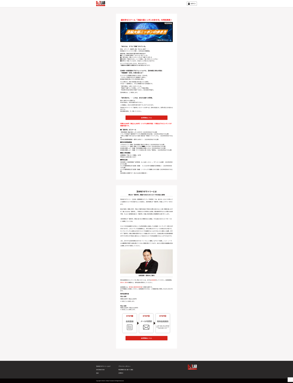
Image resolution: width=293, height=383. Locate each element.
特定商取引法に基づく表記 (125, 369)
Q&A (97, 373)
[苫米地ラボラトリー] (100, 3)
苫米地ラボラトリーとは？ (103, 366)
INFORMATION (100, 369)
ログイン (193, 3)
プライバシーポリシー (124, 366)
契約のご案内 (124, 282)
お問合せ (120, 373)
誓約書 (130, 287)
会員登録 (153, 280)
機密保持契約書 (138, 287)
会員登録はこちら (146, 117)
